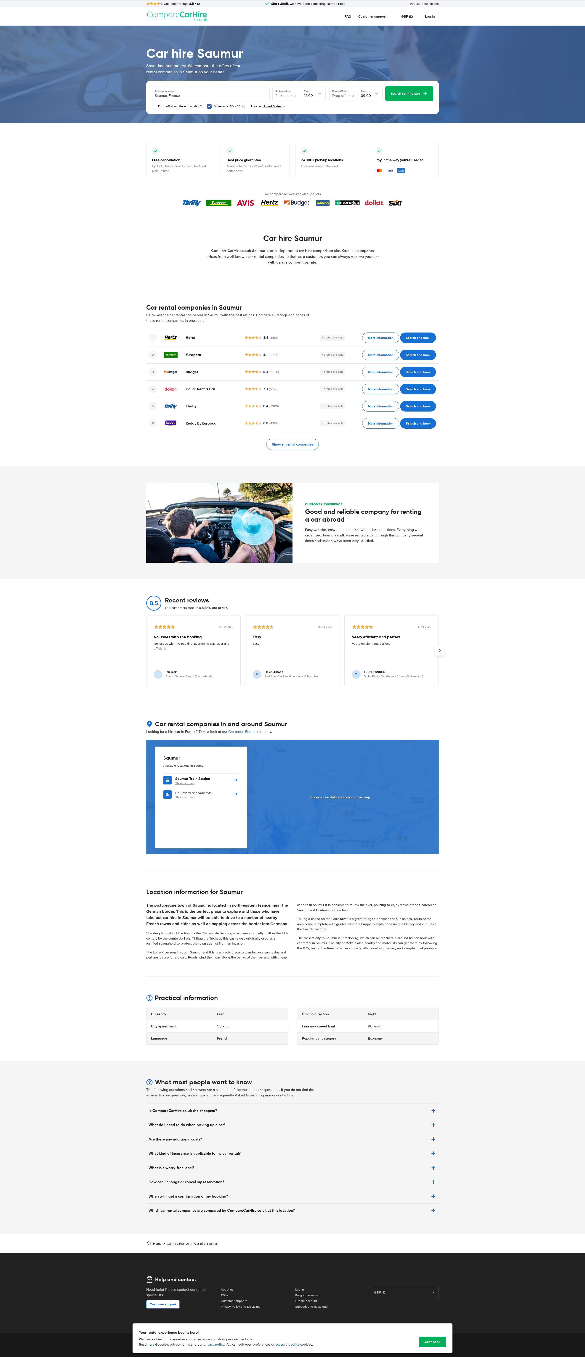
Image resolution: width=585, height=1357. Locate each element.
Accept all (432, 1341)
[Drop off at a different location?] (154, 106)
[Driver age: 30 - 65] (209, 106)
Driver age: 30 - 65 (226, 106)
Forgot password (307, 1295)
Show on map (184, 783)
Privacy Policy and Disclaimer (241, 1307)
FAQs (224, 1295)
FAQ (348, 16)
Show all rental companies (292, 444)
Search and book (418, 337)
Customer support (372, 16)
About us (227, 1289)
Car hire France (178, 1244)
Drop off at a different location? (179, 106)
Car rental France (242, 731)
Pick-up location (165, 91)
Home (157, 1244)
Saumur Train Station (192, 778)
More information (381, 337)
